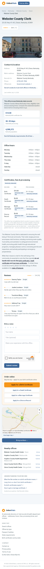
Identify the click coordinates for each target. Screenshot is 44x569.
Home (4, 11)
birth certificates (24, 261)
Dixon (31, 11)
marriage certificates (20, 263)
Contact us (5, 546)
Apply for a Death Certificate (22, 390)
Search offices (6, 526)
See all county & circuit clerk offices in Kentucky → (21, 88)
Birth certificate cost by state (11, 538)
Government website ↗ (24, 84)
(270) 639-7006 (22, 81)
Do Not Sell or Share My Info (11, 555)
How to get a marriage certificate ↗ (15, 488)
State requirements (8, 535)
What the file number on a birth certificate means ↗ (20, 479)
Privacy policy (6, 549)
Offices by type (7, 529)
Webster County (21, 11)
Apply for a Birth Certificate (22, 385)
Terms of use (6, 552)
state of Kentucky (17, 268)
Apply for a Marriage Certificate (22, 395)
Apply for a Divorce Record (22, 400)
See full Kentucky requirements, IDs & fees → (19, 136)
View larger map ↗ (8, 435)
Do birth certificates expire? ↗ (13, 485)
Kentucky (11, 11)
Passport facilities (8, 532)
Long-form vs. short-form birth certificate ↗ (18, 482)
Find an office (23, 3)
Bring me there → (22, 440)
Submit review (11, 365)
